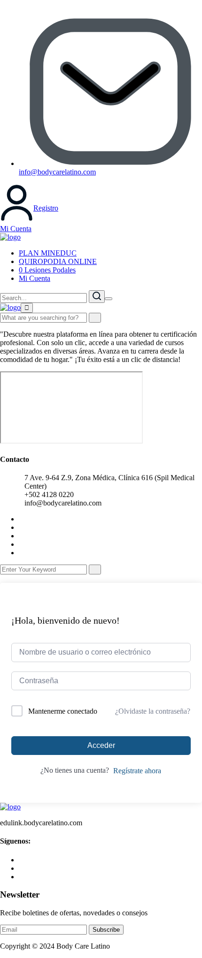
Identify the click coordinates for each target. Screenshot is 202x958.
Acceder (101, 745)
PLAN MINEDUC (48, 253)
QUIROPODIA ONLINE (58, 261)
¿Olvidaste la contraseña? (152, 711)
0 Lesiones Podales (47, 270)
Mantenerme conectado (62, 711)
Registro (45, 208)
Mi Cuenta (15, 229)
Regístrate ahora (137, 771)
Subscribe (106, 929)
